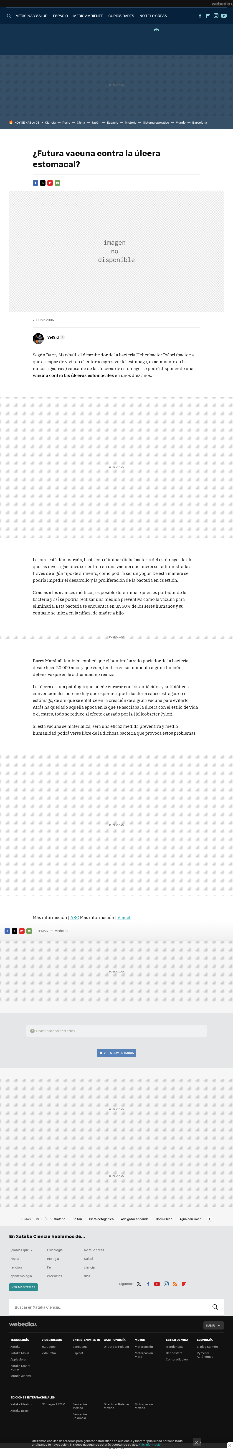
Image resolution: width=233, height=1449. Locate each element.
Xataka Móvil (19, 1353)
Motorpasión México (144, 1406)
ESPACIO (60, 15)
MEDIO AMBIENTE (88, 15)
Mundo (181, 122)
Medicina (61, 930)
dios (87, 1276)
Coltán (78, 1219)
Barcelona (199, 122)
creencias (54, 1276)
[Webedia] (222, 3)
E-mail (57, 183)
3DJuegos (49, 1346)
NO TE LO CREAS (153, 15)
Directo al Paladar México (116, 1406)
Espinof (78, 1353)
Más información (150, 1444)
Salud (88, 1258)
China (81, 122)
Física (14, 1258)
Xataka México (21, 1404)
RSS (175, 1283)
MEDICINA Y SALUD (31, 15)
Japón (96, 122)
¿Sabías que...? (21, 1250)
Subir (210, 1325)
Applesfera (18, 1359)
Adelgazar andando (135, 1219)
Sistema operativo (156, 122)
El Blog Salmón (207, 1346)
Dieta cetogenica (101, 1219)
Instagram (216, 15)
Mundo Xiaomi (20, 1375)
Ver (119, 1053)
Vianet (124, 917)
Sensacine (80, 1346)
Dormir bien (164, 1219)
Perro (66, 122)
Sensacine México (80, 1406)
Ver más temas (23, 1287)
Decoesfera (174, 1353)
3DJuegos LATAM (53, 1404)
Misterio (131, 122)
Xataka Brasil (19, 1410)
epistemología (21, 1276)
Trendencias (174, 1346)
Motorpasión (144, 1346)
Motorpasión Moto (144, 1355)
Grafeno (60, 1219)
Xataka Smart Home (20, 1367)
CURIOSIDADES (121, 15)
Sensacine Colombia (80, 1416)
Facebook (200, 15)
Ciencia (50, 122)
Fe (49, 1267)
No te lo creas (94, 1250)
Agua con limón (190, 1219)
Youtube (224, 15)
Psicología (55, 1250)
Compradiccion (177, 1359)
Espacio (112, 122)
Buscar (215, 1307)
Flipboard (208, 15)
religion (16, 1267)
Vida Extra (49, 1353)
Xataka (15, 1346)
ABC (74, 917)
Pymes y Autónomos (205, 1355)
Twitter (43, 183)
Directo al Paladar (116, 1346)
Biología (53, 1258)
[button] (55, 337)
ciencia (89, 1267)
